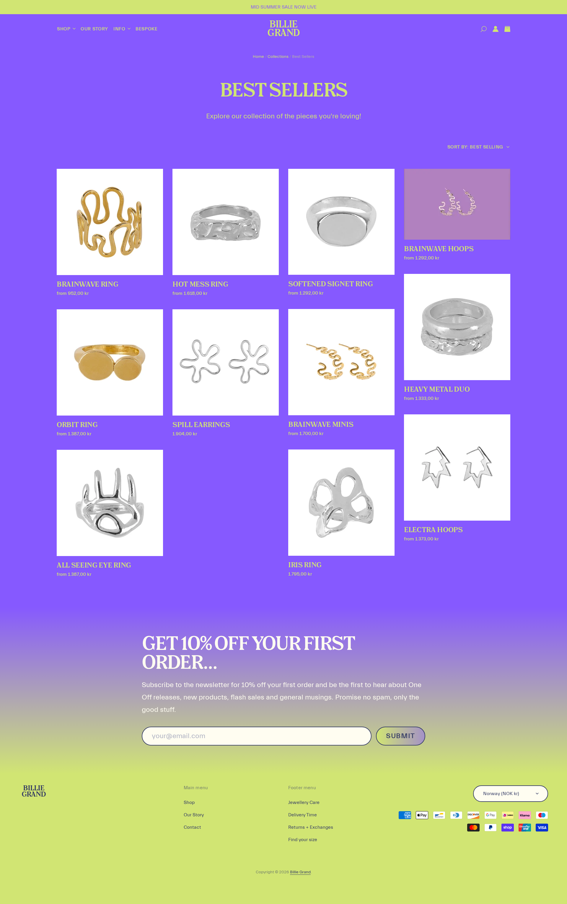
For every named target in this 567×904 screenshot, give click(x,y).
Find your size (302, 839)
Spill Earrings (201, 425)
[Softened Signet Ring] (341, 222)
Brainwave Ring (87, 284)
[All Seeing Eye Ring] (110, 503)
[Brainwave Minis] (341, 362)
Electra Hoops (433, 530)
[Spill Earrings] (225, 362)
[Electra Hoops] (457, 467)
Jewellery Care (304, 802)
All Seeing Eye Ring (94, 565)
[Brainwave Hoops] (457, 204)
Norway (501, 793)
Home (258, 56)
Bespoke (146, 29)
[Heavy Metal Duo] (457, 327)
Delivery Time (302, 815)
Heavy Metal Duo (437, 389)
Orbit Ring (77, 425)
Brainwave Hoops (438, 249)
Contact (192, 827)
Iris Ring (305, 565)
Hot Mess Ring (200, 284)
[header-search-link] (481, 29)
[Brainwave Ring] (110, 222)
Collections (278, 56)
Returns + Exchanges (310, 827)
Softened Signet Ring (330, 284)
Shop (64, 29)
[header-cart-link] (504, 29)
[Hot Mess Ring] (225, 222)
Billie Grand (283, 29)
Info (120, 29)
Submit (400, 736)
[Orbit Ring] (110, 362)
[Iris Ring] (341, 502)
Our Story (94, 29)
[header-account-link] (492, 29)
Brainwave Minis (320, 424)
